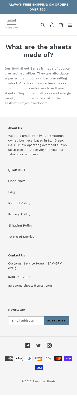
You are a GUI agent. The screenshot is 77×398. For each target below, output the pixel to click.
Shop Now (16, 181)
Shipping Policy (20, 225)
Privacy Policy (19, 214)
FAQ (11, 192)
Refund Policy (19, 203)
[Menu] (69, 25)
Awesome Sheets (44, 381)
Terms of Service (21, 237)
